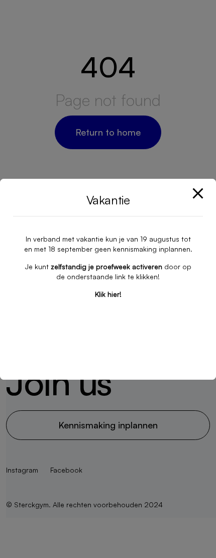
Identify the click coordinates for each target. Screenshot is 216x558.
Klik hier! (108, 294)
